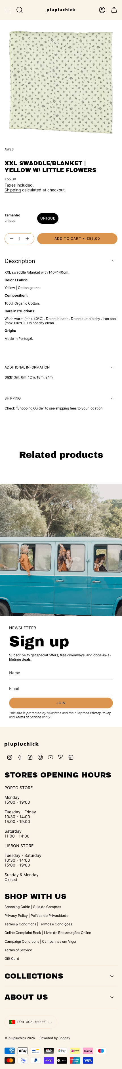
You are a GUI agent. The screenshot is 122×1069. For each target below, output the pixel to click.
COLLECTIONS (34, 976)
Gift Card (12, 958)
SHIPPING (13, 398)
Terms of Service (28, 717)
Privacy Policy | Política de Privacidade (36, 915)
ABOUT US (26, 997)
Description (20, 260)
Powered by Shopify (54, 1038)
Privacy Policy (100, 713)
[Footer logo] (22, 744)
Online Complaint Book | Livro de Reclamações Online (48, 933)
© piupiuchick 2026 (20, 1038)
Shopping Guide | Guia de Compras (33, 907)
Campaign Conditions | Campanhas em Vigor (41, 941)
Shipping (13, 189)
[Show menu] (7, 9)
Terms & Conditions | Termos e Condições (38, 924)
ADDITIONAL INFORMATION (27, 367)
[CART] (114, 9)
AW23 (9, 149)
